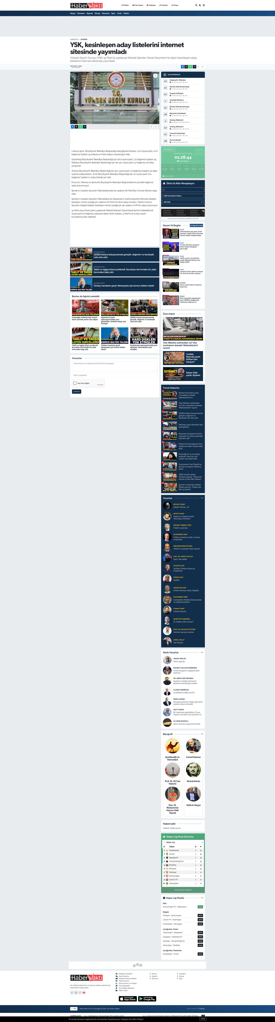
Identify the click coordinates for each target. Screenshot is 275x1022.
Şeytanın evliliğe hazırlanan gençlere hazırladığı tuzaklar (185, 682)
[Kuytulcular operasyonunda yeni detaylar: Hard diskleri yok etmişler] (143, 335)
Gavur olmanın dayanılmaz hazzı (186, 724)
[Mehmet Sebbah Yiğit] (167, 526)
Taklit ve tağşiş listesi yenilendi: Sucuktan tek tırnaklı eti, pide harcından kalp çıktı (85, 347)
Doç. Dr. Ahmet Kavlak (183, 556)
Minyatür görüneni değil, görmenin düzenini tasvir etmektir (188, 703)
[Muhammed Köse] (167, 599)
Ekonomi (105, 13)
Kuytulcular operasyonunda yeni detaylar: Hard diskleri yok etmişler (143, 347)
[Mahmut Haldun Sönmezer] (167, 670)
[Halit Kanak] (167, 712)
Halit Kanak (178, 709)
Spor (113, 13)
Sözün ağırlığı (179, 661)
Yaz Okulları (178, 643)
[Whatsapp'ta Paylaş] (190, 67)
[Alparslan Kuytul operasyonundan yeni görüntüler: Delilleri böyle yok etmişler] (114, 307)
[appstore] (128, 999)
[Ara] (196, 5)
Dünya (97, 13)
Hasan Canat (179, 608)
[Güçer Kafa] (167, 578)
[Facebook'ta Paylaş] (182, 67)
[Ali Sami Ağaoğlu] (167, 722)
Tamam (203, 1019)
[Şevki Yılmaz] (167, 516)
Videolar (152, 5)
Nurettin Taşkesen (181, 619)
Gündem (81, 13)
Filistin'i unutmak (180, 528)
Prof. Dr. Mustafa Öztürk (184, 629)
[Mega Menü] (204, 5)
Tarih (119, 13)
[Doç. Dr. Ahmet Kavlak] (167, 558)
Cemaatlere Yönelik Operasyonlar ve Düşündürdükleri (187, 601)
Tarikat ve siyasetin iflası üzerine (186, 549)
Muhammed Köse (180, 597)
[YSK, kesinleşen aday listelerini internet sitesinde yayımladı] (114, 98)
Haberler (74, 39)
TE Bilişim (201, 1009)
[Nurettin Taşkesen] (167, 620)
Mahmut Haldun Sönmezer (185, 668)
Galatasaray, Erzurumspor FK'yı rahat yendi (106, 1016)
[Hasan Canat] (167, 610)
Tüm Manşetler (124, 986)
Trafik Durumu (124, 981)
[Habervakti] (86, 5)
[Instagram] (80, 992)
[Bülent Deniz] (167, 505)
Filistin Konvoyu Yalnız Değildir (186, 590)
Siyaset (90, 13)
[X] (76, 992)
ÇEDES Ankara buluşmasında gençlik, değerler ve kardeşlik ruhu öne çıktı (142, 319)
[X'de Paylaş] (186, 67)
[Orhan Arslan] (167, 660)
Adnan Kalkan (179, 588)
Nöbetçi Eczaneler (125, 974)
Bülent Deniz (179, 504)
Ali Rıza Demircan (181, 690)
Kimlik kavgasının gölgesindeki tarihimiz (186, 672)
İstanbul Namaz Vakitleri (127, 978)
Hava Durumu (124, 976)
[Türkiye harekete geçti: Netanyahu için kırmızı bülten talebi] (114, 335)
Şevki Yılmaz (178, 513)
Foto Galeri (138, 5)
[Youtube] (84, 992)
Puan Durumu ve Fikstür (128, 983)
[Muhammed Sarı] (167, 537)
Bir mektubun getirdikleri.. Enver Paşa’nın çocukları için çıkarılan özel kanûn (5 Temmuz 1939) (188, 713)
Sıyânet (176, 580)
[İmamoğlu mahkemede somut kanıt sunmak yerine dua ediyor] (85, 307)
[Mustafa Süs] (167, 568)
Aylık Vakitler (169, 176)
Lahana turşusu (179, 611)
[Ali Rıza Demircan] (167, 691)
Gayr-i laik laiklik (180, 559)
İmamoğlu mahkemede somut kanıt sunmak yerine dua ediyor (85, 318)
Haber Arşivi (123, 990)
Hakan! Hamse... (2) (181, 507)
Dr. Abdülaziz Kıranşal (183, 678)
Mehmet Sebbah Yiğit (182, 525)
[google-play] (147, 999)
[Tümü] (202, 498)
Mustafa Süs (178, 566)
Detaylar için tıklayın (183, 890)
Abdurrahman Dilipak (182, 546)
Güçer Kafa (178, 577)
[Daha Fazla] (194, 67)
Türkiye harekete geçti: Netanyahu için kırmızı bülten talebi (113, 347)
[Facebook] (72, 992)
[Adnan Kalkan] (167, 589)
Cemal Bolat (178, 640)
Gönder (76, 391)
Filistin (126, 5)
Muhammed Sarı (180, 534)
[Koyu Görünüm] (200, 5)
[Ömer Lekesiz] (167, 701)
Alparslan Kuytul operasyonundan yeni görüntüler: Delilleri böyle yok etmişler (113, 320)
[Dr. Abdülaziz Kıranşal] (167, 681)
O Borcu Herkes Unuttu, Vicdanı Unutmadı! (186, 538)
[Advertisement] (60, 50)
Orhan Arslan (179, 658)
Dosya (176, 5)
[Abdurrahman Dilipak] (167, 547)
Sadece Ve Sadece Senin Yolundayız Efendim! (183, 517)
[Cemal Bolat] (167, 641)
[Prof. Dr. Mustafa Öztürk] (167, 631)
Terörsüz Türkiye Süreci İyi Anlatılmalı (184, 569)
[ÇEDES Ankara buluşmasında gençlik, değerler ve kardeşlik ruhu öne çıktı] (143, 307)
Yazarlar (164, 5)
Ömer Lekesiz (179, 699)
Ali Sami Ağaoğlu (180, 721)
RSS (74, 1009)
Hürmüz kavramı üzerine (183, 632)
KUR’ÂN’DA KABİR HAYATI (184, 693)
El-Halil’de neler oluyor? (183, 622)
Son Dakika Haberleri (126, 988)
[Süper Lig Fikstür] (202, 898)
